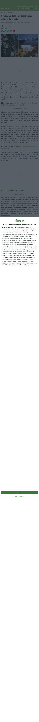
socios (19, 227)
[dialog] (19, 469)
